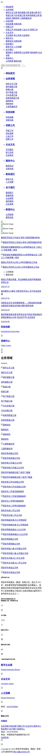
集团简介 (9, 53)
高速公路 (33, 13)
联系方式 (9, 47)
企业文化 (9, 33)
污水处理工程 (19, 15)
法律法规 (18, 41)
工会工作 (26, 30)
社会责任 (26, 35)
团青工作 (34, 30)
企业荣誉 (26, 53)
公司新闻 (9, 61)
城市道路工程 (23, 13)
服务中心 (9, 38)
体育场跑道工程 (32, 15)
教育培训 (9, 41)
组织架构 (34, 53)
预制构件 (16, 18)
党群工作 (9, 27)
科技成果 (9, 24)
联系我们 (9, 44)
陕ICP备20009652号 (21, 752)
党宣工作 (9, 30)
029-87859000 (12, 707)
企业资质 (9, 204)
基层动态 (18, 61)
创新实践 (18, 24)
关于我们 (9, 50)
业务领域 (9, 10)
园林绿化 (9, 101)
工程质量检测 (26, 18)
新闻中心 (9, 58)
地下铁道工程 (11, 92)
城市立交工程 (11, 13)
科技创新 (9, 21)
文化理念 (9, 35)
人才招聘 (18, 47)
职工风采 (18, 35)
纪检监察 (18, 30)
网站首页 (9, 7)
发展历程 (18, 53)
